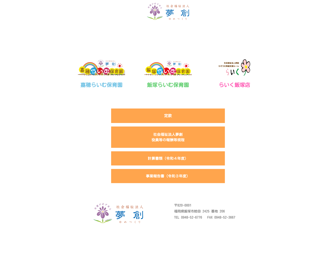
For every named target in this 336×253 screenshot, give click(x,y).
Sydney (147, 247)
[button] (327, 12)
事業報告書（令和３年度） (168, 176)
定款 (168, 116)
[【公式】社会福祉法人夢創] (168, 12)
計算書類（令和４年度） (168, 158)
